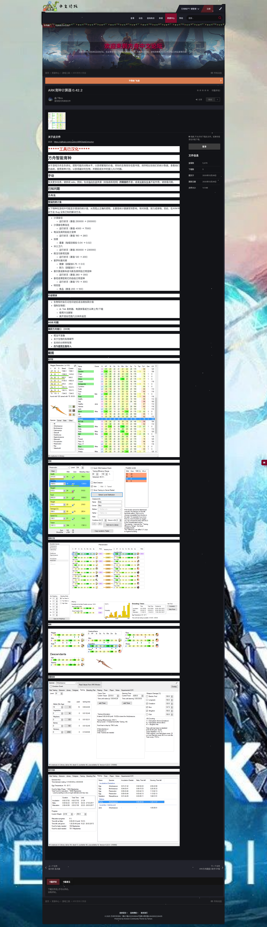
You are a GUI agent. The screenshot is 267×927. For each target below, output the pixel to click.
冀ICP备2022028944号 (131, 916)
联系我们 (144, 913)
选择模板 (133, 913)
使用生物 (62, 346)
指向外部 (92, 182)
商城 (161, 18)
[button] (215, 48)
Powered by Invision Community (126, 919)
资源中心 (171, 18)
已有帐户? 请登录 (189, 9)
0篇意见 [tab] (66, 882)
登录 (204, 146)
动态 (141, 18)
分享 (199, 99)
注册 (209, 9)
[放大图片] (103, 410)
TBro (60, 98)
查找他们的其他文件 (62, 101)
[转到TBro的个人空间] (50, 99)
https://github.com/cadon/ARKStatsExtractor (74, 142)
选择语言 (123, 913)
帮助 (181, 18)
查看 (132, 18)
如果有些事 (145, 182)
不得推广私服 (134, 80)
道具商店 (150, 18)
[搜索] (219, 17)
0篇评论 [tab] (53, 882)
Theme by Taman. (146, 919)
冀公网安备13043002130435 (151, 916)
